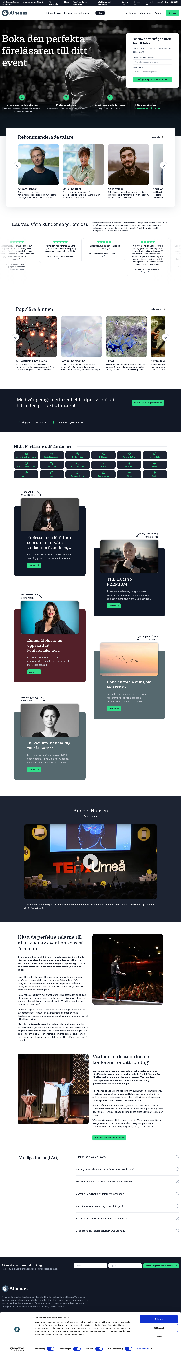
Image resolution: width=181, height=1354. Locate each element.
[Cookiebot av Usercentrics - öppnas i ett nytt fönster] (17, 1349)
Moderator (145, 13)
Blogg (66, 2)
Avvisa (159, 1336)
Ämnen (158, 13)
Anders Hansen (27, 188)
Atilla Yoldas (115, 188)
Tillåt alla (159, 1319)
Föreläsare (130, 13)
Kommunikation (161, 361)
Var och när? (138, 67)
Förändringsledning (73, 361)
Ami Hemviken (162, 188)
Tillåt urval (159, 1328)
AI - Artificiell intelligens (31, 361)
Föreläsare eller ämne (143, 58)
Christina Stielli (72, 188)
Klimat (110, 361)
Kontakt (172, 13)
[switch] (77, 1349)
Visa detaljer (143, 1349)
